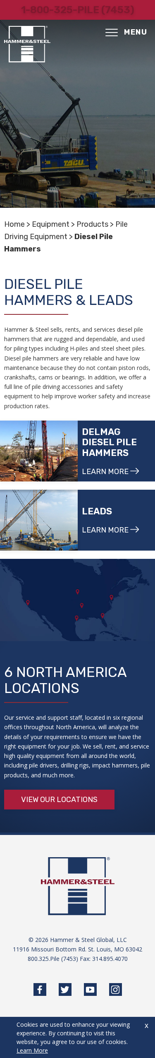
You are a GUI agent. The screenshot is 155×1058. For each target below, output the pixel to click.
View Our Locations (59, 799)
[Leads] (39, 520)
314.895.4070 (110, 959)
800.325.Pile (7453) (53, 959)
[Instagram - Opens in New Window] (115, 989)
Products (92, 224)
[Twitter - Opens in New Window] (65, 989)
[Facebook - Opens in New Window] (39, 989)
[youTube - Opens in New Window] (90, 989)
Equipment (50, 224)
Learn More (32, 1050)
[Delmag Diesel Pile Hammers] (39, 451)
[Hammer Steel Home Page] (27, 44)
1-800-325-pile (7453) (77, 10)
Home (14, 224)
